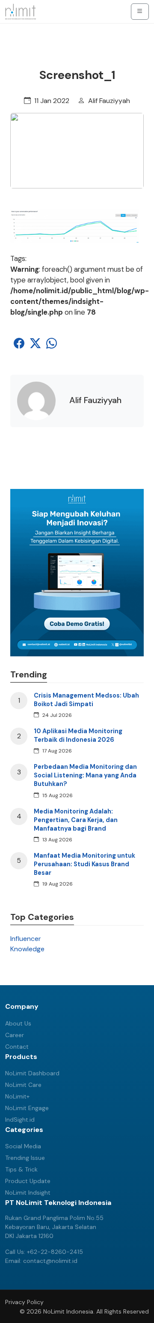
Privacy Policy (24, 1302)
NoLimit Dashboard (32, 1073)
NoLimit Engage (27, 1108)
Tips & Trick (21, 1169)
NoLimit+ (17, 1096)
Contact (17, 1046)
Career (14, 1035)
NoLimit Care (23, 1085)
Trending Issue (25, 1158)
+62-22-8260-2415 (55, 1252)
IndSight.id (20, 1119)
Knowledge (27, 948)
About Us (18, 1023)
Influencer (25, 938)
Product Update (27, 1181)
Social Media (23, 1146)
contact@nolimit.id (50, 1261)
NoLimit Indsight (27, 1192)
